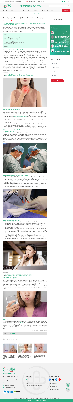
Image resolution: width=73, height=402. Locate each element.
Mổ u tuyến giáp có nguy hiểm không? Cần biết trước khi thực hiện (19, 75)
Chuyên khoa (18, 10)
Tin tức (43, 10)
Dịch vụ (24, 10)
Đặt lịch (66, 10)
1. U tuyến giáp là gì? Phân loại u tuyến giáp (12, 37)
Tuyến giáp (11, 13)
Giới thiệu (11, 10)
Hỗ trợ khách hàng (51, 10)
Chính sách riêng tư (53, 386)
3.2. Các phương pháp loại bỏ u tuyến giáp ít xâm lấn (15, 42)
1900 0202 (42, 1)
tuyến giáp (21, 322)
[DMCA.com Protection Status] (17, 391)
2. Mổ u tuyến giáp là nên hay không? (11, 38)
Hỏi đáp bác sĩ (37, 10)
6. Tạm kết (6, 46)
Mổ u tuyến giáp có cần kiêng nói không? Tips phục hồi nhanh (18, 275)
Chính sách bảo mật (53, 383)
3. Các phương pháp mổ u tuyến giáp (11, 39)
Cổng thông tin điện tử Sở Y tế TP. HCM (56, 387)
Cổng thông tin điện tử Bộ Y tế (55, 389)
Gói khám (30, 10)
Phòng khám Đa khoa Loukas (20, 116)
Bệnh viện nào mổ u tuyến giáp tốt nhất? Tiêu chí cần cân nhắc (19, 274)
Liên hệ (58, 10)
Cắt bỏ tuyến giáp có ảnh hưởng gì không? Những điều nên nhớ (19, 74)
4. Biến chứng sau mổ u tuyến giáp (10, 43)
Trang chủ (5, 10)
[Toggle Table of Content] (5, 35)
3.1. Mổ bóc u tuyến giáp (10, 41)
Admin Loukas (16, 20)
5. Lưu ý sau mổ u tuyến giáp (9, 45)
